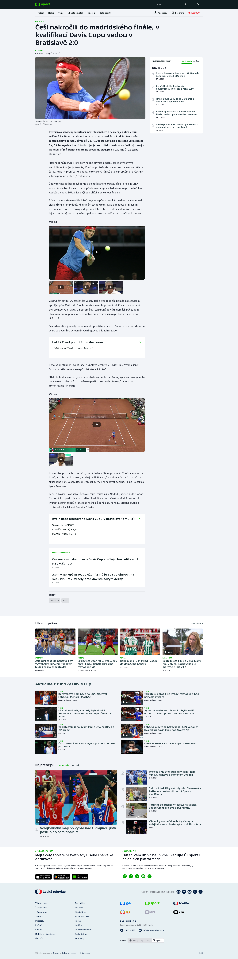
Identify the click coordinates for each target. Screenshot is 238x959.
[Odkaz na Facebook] (131, 876)
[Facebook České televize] (184, 892)
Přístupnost (85, 953)
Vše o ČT (39, 938)
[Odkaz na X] (137, 876)
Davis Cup (40, 21)
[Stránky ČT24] (125, 904)
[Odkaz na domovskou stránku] (46, 4)
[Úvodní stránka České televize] (50, 892)
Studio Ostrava (82, 916)
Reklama (79, 907)
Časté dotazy (81, 934)
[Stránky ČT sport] (152, 904)
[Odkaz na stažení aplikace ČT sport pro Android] (61, 877)
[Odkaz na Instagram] (124, 876)
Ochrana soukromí (69, 953)
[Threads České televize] (200, 892)
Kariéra (78, 925)
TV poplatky (41, 912)
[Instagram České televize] (178, 892)
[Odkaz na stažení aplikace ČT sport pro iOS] (43, 877)
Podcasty (39, 920)
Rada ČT (79, 920)
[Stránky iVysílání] (181, 904)
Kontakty (79, 938)
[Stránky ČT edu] (178, 913)
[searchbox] (169, 4)
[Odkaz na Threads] (149, 876)
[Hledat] (185, 4)
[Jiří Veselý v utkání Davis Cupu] (90, 88)
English (56, 953)
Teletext (39, 916)
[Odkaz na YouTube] (143, 876)
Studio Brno (80, 912)
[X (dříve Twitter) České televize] (195, 892)
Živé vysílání (41, 907)
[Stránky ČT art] (150, 913)
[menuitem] (40, 13)
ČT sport (39, 50)
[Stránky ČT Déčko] (125, 913)
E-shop (38, 929)
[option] (134, 940)
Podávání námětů (83, 929)
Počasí (38, 925)
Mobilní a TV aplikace (45, 934)
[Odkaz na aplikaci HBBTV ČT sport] (80, 877)
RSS (201, 953)
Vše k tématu (196, 623)
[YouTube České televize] (189, 892)
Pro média (80, 903)
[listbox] (146, 940)
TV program (41, 903)
